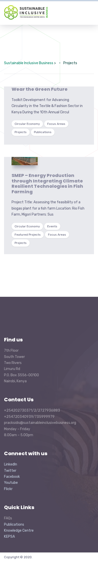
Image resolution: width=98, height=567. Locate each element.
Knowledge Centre (19, 530)
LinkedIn (10, 464)
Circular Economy (27, 124)
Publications (43, 132)
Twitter (10, 470)
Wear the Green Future (40, 89)
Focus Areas (56, 124)
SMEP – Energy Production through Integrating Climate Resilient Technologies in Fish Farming (47, 183)
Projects (21, 132)
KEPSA (9, 536)
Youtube (11, 483)
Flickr (8, 489)
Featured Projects (28, 234)
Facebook (12, 477)
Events (52, 226)
